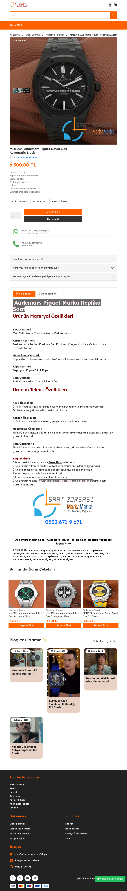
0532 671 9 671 (63, 522)
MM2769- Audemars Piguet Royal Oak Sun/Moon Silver (26, 615)
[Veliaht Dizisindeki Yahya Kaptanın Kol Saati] (26, 729)
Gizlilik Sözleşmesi (20, 828)
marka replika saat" (50, 556)
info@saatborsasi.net (27, 860)
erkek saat (37, 553)
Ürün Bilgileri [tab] (24, 293)
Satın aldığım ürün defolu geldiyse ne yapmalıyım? (41, 276)
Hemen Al (53, 219)
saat (22, 556)
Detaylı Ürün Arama (76, 833)
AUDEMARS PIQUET (79, 550)
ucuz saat (31, 556)
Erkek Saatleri (32, 34)
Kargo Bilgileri (17, 838)
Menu (18, 25)
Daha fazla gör (102, 641)
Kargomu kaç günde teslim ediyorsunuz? (36, 267)
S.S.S (67, 838)
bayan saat (50, 553)
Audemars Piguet (55, 34)
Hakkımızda (72, 828)
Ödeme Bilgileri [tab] (48, 293)
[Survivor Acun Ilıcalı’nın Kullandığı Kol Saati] (63, 672)
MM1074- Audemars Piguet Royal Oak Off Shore (100, 615)
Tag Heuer (15, 796)
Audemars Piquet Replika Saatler (47, 550)
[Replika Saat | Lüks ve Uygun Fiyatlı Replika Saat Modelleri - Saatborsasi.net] (20, 4)
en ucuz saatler (94, 553)
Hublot (13, 792)
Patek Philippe (18, 800)
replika (62, 553)
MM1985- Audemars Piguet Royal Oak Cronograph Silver (63, 615)
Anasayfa (15, 35)
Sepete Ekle (53, 212)
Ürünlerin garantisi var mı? (28, 259)
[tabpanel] (63, 430)
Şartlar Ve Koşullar (20, 833)
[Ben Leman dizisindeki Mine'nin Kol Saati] (100, 660)
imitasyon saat (21, 553)
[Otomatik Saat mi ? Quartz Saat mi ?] (26, 656)
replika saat (97, 550)
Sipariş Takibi (17, 823)
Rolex (13, 788)
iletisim (69, 823)
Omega (14, 807)
